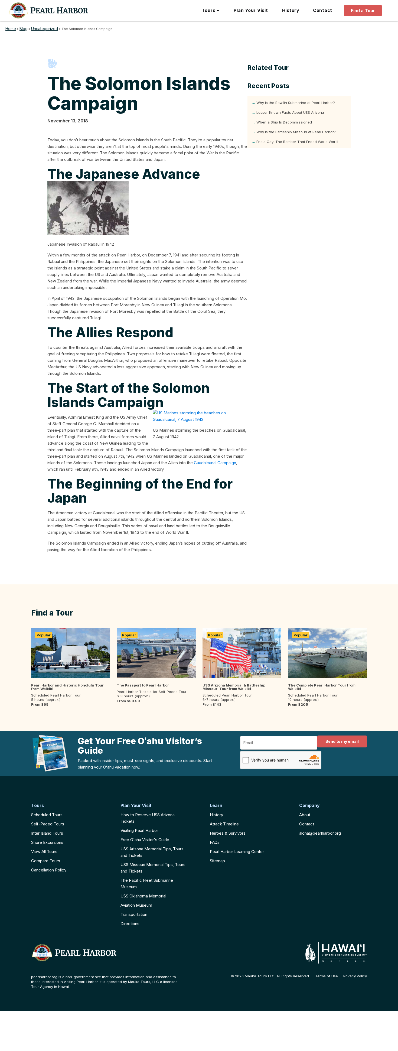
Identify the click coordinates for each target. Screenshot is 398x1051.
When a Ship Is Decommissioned (284, 122)
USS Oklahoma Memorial (143, 896)
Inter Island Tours (47, 833)
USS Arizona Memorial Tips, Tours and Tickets (152, 852)
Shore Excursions (47, 842)
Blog (23, 28)
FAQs (215, 842)
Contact (306, 824)
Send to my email (342, 741)
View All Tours (44, 851)
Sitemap (217, 860)
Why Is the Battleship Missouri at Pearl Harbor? (296, 132)
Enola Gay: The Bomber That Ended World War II (297, 141)
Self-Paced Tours (47, 824)
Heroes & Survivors (228, 833)
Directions (129, 923)
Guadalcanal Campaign (215, 462)
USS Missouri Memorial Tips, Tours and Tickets (152, 868)
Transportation (133, 914)
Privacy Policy (355, 976)
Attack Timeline (224, 824)
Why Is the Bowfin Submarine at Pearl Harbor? (295, 102)
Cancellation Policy (48, 870)
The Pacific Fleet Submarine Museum (146, 883)
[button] (211, 10)
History (216, 814)
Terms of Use (326, 976)
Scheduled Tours (47, 814)
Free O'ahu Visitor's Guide (144, 839)
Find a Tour (363, 10)
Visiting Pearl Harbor (139, 830)
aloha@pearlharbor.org (320, 833)
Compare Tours (45, 860)
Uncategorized (44, 28)
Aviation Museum (136, 905)
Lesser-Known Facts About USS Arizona (290, 112)
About (304, 814)
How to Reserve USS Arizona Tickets (147, 818)
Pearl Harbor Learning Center (237, 851)
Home (10, 28)
